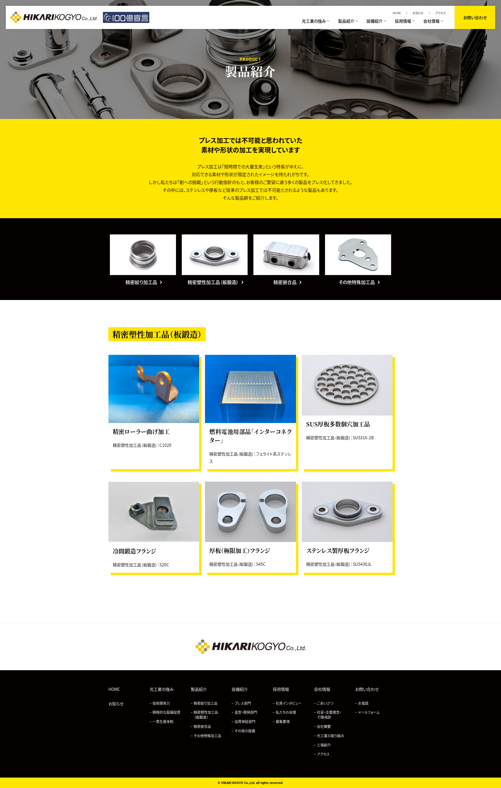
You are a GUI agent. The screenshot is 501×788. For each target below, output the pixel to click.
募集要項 (283, 721)
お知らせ (418, 13)
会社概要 (324, 726)
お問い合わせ (475, 17)
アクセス (440, 13)
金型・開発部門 (246, 712)
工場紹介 (324, 744)
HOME (397, 13)
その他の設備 (245, 730)
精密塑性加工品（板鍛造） (206, 715)
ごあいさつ (325, 703)
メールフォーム (369, 712)
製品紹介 (199, 689)
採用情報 (281, 689)
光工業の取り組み (330, 735)
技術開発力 (161, 703)
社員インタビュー (289, 703)
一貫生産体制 (163, 721)
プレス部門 (243, 703)
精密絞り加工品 (205, 703)
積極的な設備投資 (166, 712)
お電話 (363, 703)
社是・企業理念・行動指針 (329, 715)
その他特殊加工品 (207, 735)
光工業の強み (162, 689)
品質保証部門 (245, 721)
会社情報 (322, 689)
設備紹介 (240, 689)
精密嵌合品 (202, 726)
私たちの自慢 (286, 712)
